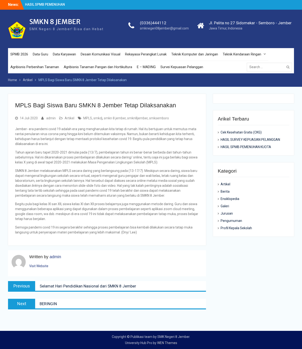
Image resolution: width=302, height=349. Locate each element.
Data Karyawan (64, 54)
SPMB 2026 (19, 54)
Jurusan (227, 213)
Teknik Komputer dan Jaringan (194, 54)
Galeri (225, 206)
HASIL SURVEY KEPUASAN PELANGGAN (250, 139)
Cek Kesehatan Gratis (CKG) (241, 132)
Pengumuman (231, 221)
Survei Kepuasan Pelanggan (181, 67)
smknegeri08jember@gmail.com (164, 28)
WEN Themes (167, 343)
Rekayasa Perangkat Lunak (146, 54)
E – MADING (146, 67)
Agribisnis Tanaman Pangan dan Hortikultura (98, 67)
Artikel (69, 118)
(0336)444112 (153, 23)
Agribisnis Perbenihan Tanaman (34, 67)
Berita (225, 191)
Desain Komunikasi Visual (100, 54)
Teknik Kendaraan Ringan (242, 54)
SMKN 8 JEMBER (54, 21)
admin (51, 118)
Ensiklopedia (230, 199)
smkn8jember (137, 118)
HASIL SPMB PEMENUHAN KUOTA (246, 147)
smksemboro (159, 118)
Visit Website (38, 266)
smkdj (97, 118)
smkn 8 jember (115, 118)
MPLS (87, 118)
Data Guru (40, 54)
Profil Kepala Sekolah (236, 228)
